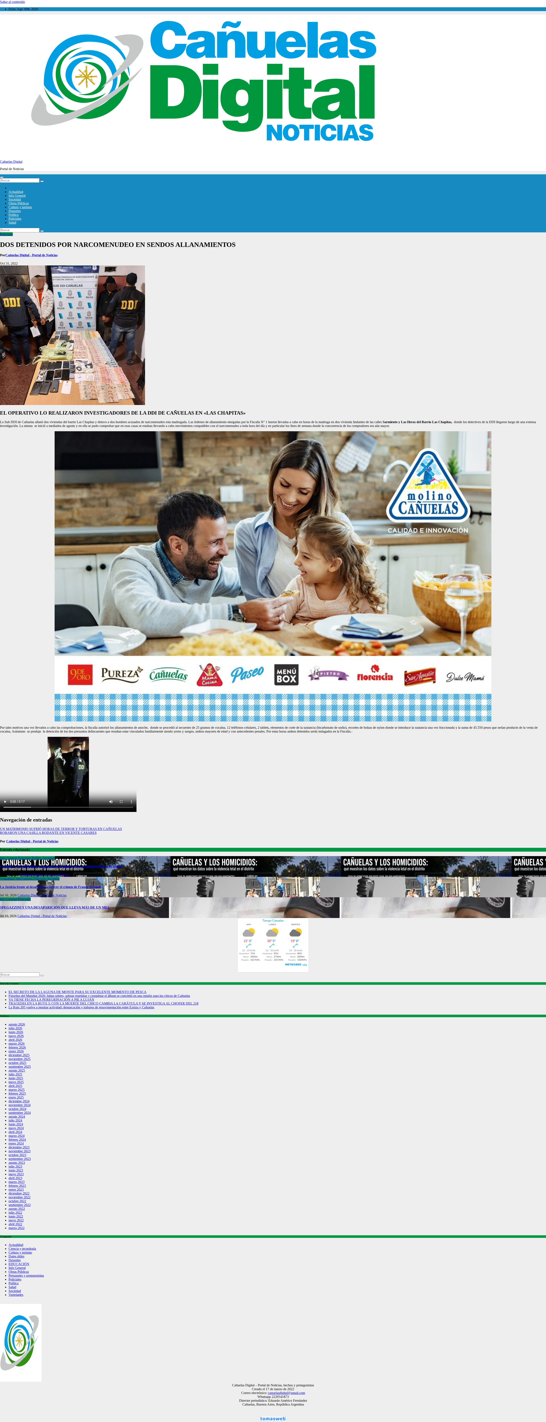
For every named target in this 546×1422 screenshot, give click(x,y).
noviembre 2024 (19, 1105)
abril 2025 (15, 1086)
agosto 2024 (17, 1116)
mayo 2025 (16, 1082)
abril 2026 (15, 1040)
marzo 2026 (17, 1043)
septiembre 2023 (20, 1159)
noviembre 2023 (19, 1151)
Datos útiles (16, 1256)
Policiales (15, 218)
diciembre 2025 (19, 1055)
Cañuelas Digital (11, 161)
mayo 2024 (16, 1128)
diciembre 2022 (19, 1193)
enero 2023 (16, 1189)
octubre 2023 (17, 1155)
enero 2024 (16, 1143)
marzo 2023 (17, 1182)
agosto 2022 (17, 1209)
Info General (17, 195)
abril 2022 (15, 1224)
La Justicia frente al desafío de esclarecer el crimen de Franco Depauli (50, 887)
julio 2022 (15, 1212)
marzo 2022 (17, 1228)
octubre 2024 (17, 1109)
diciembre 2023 (19, 1147)
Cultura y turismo (20, 207)
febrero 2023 (17, 1185)
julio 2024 (15, 1120)
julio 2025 (15, 1074)
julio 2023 (15, 1166)
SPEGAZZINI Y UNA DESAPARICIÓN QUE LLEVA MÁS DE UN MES (54, 907)
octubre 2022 (17, 1201)
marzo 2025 (17, 1089)
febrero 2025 (17, 1093)
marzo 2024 (17, 1136)
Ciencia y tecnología (22, 1248)
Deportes (15, 211)
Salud (12, 222)
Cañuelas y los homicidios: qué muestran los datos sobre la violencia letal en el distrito (61, 866)
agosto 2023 (17, 1162)
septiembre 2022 (20, 1205)
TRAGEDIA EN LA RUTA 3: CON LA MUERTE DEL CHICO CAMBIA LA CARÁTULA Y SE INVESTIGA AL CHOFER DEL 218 (103, 1003)
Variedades (16, 1295)
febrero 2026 (17, 1047)
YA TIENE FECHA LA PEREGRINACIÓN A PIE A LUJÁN (51, 999)
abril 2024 (15, 1132)
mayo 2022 (16, 1220)
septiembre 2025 (20, 1066)
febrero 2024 (17, 1139)
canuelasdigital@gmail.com (286, 1393)
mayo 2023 (16, 1174)
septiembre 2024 (20, 1113)
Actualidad (16, 192)
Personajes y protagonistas (26, 1275)
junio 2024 (16, 1124)
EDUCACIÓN (19, 1264)
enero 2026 (16, 1051)
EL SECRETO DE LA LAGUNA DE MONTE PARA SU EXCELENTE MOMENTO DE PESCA (78, 992)
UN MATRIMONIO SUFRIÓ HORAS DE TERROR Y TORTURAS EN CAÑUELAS (61, 829)
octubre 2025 (17, 1063)
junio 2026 (16, 1032)
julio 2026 (15, 1028)
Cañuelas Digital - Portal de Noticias (31, 255)
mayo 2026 (16, 1036)
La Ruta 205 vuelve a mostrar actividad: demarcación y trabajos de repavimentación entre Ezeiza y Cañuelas (81, 1007)
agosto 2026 (17, 1024)
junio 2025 (16, 1078)
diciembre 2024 (19, 1101)
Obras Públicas (19, 203)
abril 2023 (15, 1178)
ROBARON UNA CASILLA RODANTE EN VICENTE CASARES (48, 833)
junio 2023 (16, 1170)
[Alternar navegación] (1, 177)
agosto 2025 (17, 1070)
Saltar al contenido (12, 2)
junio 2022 (16, 1216)
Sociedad (15, 199)
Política (14, 215)
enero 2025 (16, 1097)
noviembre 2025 (19, 1059)
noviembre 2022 (19, 1197)
